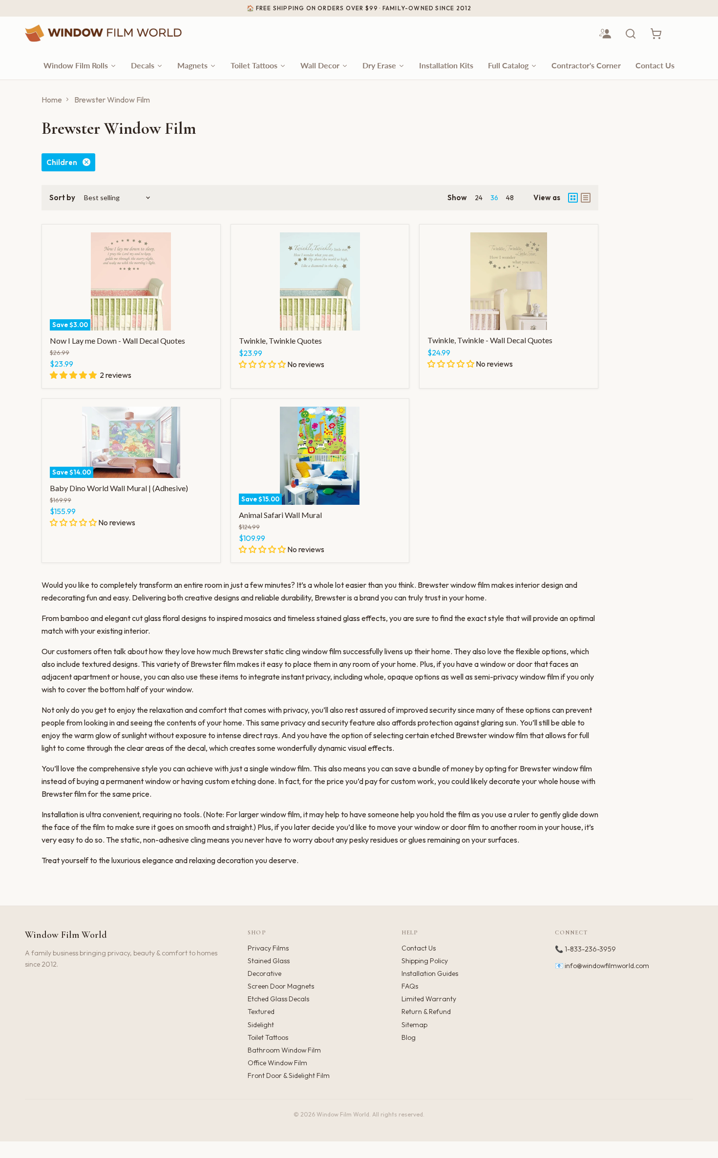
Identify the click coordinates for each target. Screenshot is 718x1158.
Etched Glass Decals (278, 999)
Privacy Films (268, 948)
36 (494, 197)
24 (479, 197)
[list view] (586, 198)
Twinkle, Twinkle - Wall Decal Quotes (489, 340)
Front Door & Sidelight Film (289, 1075)
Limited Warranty (428, 999)
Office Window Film (277, 1063)
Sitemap (414, 1025)
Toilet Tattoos (268, 1037)
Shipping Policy (424, 961)
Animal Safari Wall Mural (280, 514)
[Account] (605, 33)
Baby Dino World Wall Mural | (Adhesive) (119, 488)
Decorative (264, 973)
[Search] (630, 33)
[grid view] (573, 198)
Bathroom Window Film (284, 1050)
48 (510, 197)
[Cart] (656, 33)
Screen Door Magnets (281, 986)
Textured (261, 1011)
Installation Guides (429, 973)
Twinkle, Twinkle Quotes (280, 340)
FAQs (409, 986)
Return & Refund (426, 1011)
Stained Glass (269, 961)
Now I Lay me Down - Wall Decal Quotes (117, 340)
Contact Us (418, 948)
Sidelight (261, 1025)
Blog (408, 1037)
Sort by (62, 197)
